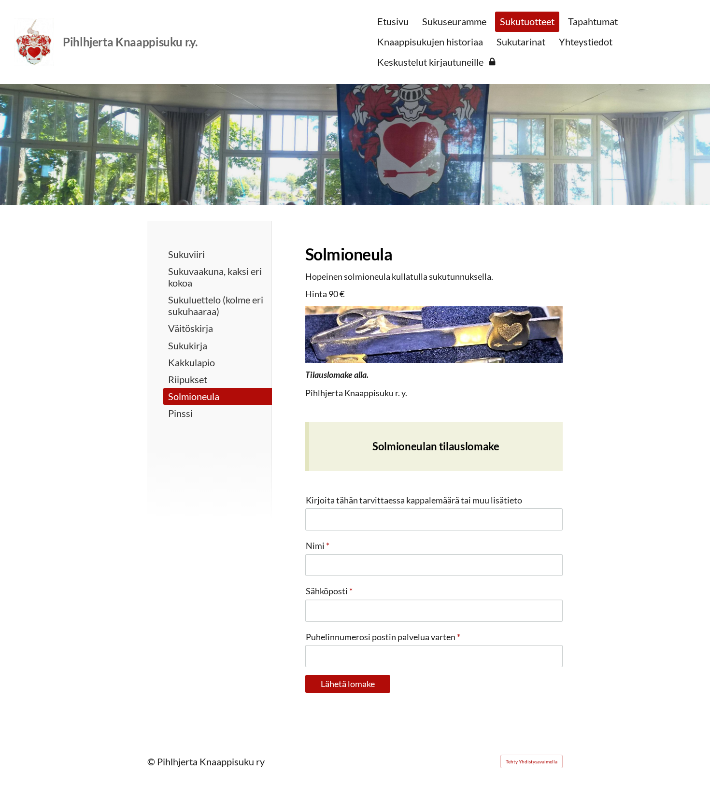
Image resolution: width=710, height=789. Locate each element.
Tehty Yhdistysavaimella (531, 761)
